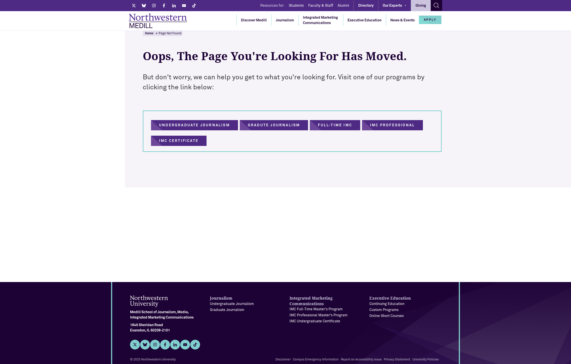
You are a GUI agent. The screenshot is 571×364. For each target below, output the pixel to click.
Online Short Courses (386, 316)
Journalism (285, 20)
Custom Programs (384, 310)
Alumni (343, 5)
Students (296, 5)
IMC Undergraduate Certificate (315, 321)
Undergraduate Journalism (232, 304)
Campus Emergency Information (316, 359)
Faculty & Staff (320, 5)
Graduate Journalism (227, 310)
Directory (366, 5)
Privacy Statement (397, 359)
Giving (421, 5)
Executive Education (364, 20)
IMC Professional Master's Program (319, 315)
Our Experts (392, 5)
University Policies (425, 359)
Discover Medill (254, 20)
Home (149, 33)
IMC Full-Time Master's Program (316, 309)
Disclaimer (283, 359)
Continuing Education (386, 304)
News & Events (402, 20)
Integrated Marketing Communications (320, 20)
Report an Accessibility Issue (361, 359)
